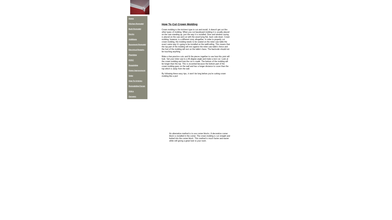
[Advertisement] (245, 76)
